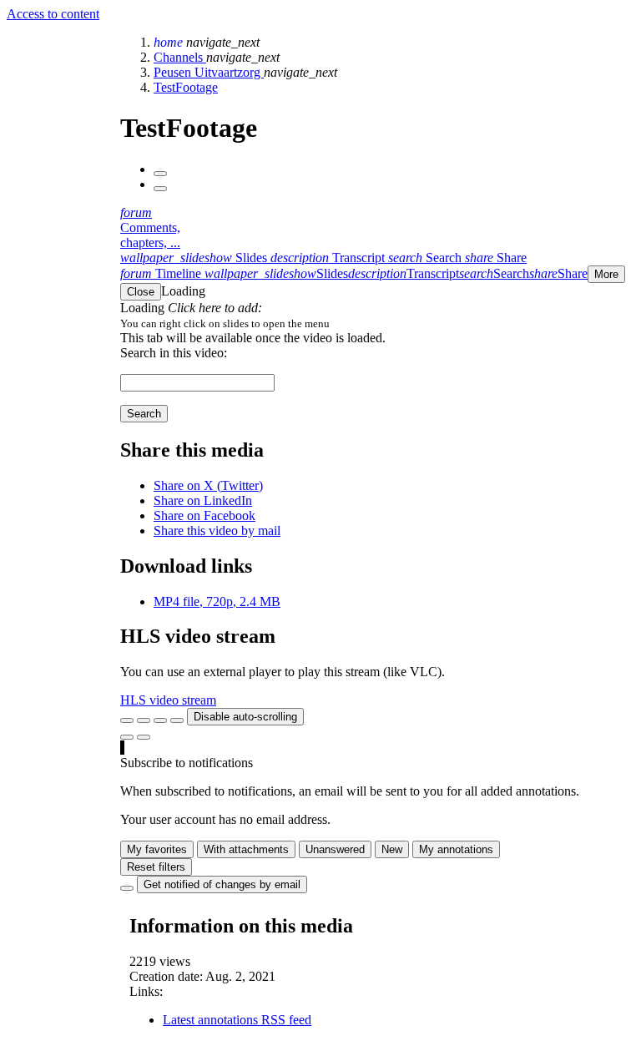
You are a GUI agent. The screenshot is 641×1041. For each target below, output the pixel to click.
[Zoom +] (177, 720)
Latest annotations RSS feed (237, 1020)
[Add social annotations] (127, 737)
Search (144, 413)
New (391, 849)
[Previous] (160, 173)
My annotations (456, 849)
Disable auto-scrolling (245, 716)
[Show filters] (143, 720)
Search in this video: (173, 353)
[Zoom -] (160, 720)
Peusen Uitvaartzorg (209, 72)
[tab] (195, 257)
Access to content (53, 14)
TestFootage (186, 87)
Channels (180, 57)
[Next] (160, 188)
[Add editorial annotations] (143, 737)
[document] (377, 323)
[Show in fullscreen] (127, 720)
